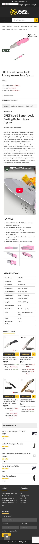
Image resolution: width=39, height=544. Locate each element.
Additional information (17, 106)
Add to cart (8, 354)
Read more (25, 354)
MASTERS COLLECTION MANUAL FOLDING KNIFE (27, 400)
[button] (7, 95)
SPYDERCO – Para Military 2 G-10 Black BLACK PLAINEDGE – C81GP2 (10, 401)
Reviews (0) (29, 106)
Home (3, 26)
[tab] (6, 106)
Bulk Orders (23, 503)
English (6, 4)
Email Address (6, 516)
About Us (22, 493)
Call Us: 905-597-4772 (20, 1)
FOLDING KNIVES (23, 26)
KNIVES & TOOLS (12, 26)
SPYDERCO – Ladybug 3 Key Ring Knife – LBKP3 (10, 358)
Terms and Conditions (23, 499)
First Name (5, 523)
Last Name (24, 523)
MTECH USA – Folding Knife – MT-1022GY (26, 358)
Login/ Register (24, 5)
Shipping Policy (24, 496)
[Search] (36, 20)
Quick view (17, 354)
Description (6, 106)
